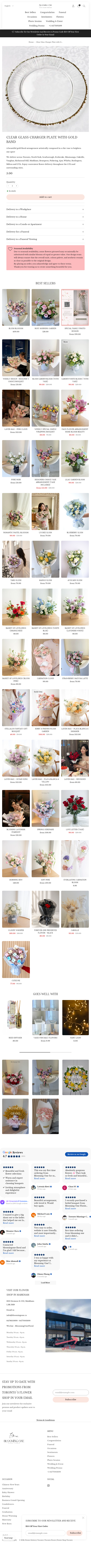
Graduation (7, 1512)
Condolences (8, 1504)
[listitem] (45, 33)
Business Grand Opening (13, 1500)
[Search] (84, 6)
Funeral (62, 12)
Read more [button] (39, 1178)
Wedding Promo (37, 26)
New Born (6, 1524)
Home (31, 42)
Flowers (60, 17)
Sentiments (46, 17)
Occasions (32, 17)
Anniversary (7, 1488)
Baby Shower (8, 1492)
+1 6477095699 (55, 26)
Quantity (10, 182)
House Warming (9, 1516)
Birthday (6, 1496)
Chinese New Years (10, 1484)
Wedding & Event (54, 21)
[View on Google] (33, 1187)
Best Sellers (30, 12)
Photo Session (35, 21)
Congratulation (47, 12)
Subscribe (75, 1533)
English (8, 5)
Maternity (6, 1520)
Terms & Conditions (45, 1420)
